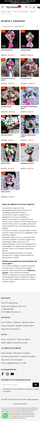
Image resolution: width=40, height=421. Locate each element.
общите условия (32, 389)
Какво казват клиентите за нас (14, 343)
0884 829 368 (8, 414)
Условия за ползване (28, 356)
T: (1, 309)
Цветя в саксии (28, 322)
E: (1, 312)
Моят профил (6, 353)
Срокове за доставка (9, 356)
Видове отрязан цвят (25, 326)
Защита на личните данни (12, 360)
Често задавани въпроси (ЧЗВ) (13, 363)
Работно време (23, 339)
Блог (3, 322)
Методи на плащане (21, 353)
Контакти (11, 339)
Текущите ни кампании (10, 329)
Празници (17, 322)
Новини (9, 322)
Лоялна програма (8, 326)
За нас (3, 339)
